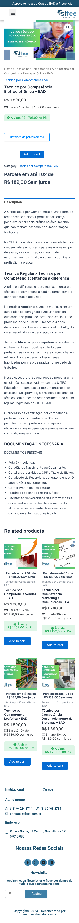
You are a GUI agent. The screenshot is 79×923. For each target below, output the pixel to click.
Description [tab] (13, 202)
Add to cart (32, 154)
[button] (12, 12)
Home (8, 68)
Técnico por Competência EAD (35, 68)
